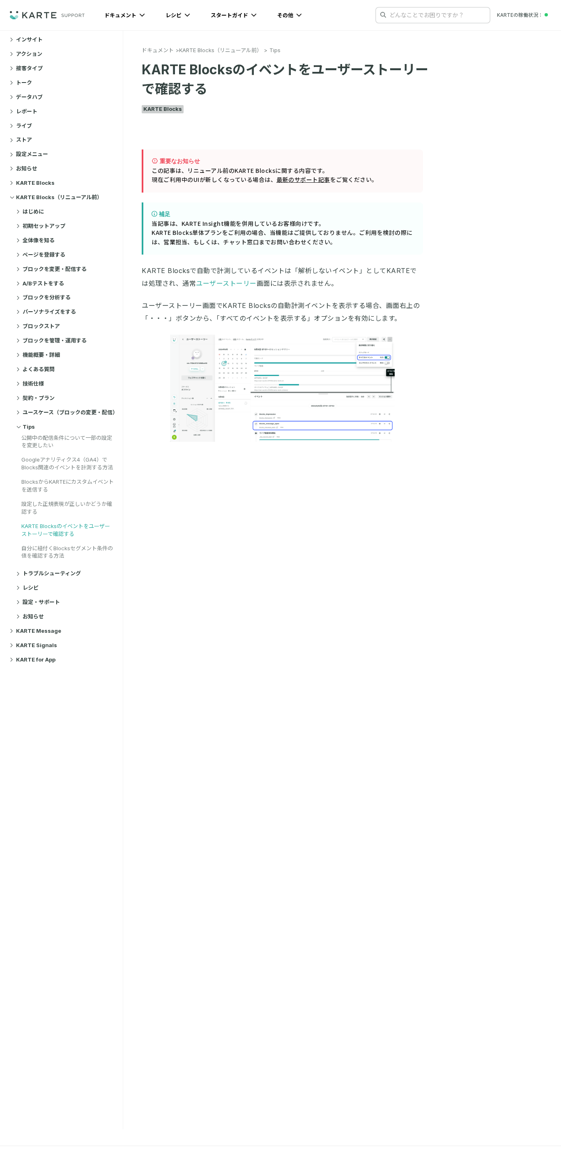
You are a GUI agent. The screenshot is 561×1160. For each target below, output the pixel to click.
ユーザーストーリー (226, 283)
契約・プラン (39, 398)
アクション (29, 54)
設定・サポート (41, 602)
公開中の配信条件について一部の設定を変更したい (66, 441)
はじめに (33, 211)
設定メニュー (32, 154)
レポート (26, 111)
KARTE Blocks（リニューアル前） (59, 197)
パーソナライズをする (49, 311)
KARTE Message (38, 630)
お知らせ (26, 168)
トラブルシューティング (52, 573)
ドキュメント (121, 15)
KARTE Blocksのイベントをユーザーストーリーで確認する (65, 530)
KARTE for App (35, 659)
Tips (29, 426)
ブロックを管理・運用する (55, 340)
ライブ (24, 125)
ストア (24, 140)
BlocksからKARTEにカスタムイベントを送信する (67, 485)
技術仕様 (33, 383)
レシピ (174, 15)
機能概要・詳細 (41, 354)
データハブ (29, 97)
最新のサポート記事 (303, 179)
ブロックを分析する (47, 297)
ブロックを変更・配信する (55, 269)
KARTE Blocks (35, 182)
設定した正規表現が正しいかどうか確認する (66, 508)
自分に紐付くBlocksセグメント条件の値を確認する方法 (67, 552)
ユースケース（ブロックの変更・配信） (69, 412)
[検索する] (383, 14)
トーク (24, 82)
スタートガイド (230, 15)
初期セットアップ (44, 226)
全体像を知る (39, 240)
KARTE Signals (36, 645)
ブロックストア (41, 326)
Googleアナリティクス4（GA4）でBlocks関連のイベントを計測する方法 (67, 463)
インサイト (29, 39)
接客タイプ (29, 68)
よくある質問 (39, 369)
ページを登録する (44, 254)
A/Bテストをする (43, 283)
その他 (285, 15)
